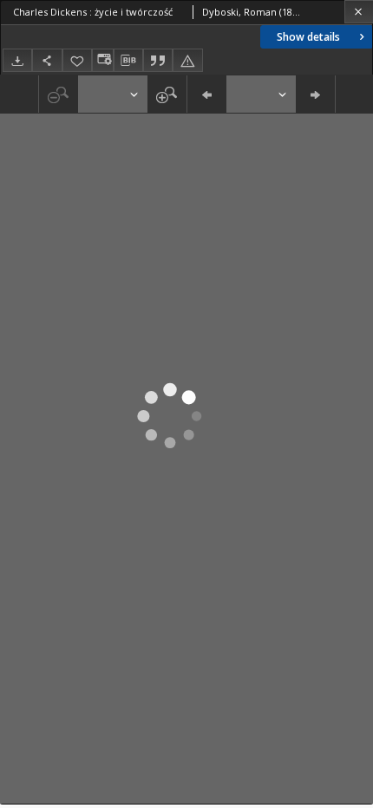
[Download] (17, 60)
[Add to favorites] (77, 60)
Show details (308, 36)
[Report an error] (187, 60)
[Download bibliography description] (128, 61)
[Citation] (158, 60)
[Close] (358, 11)
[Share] (47, 60)
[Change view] (102, 60)
